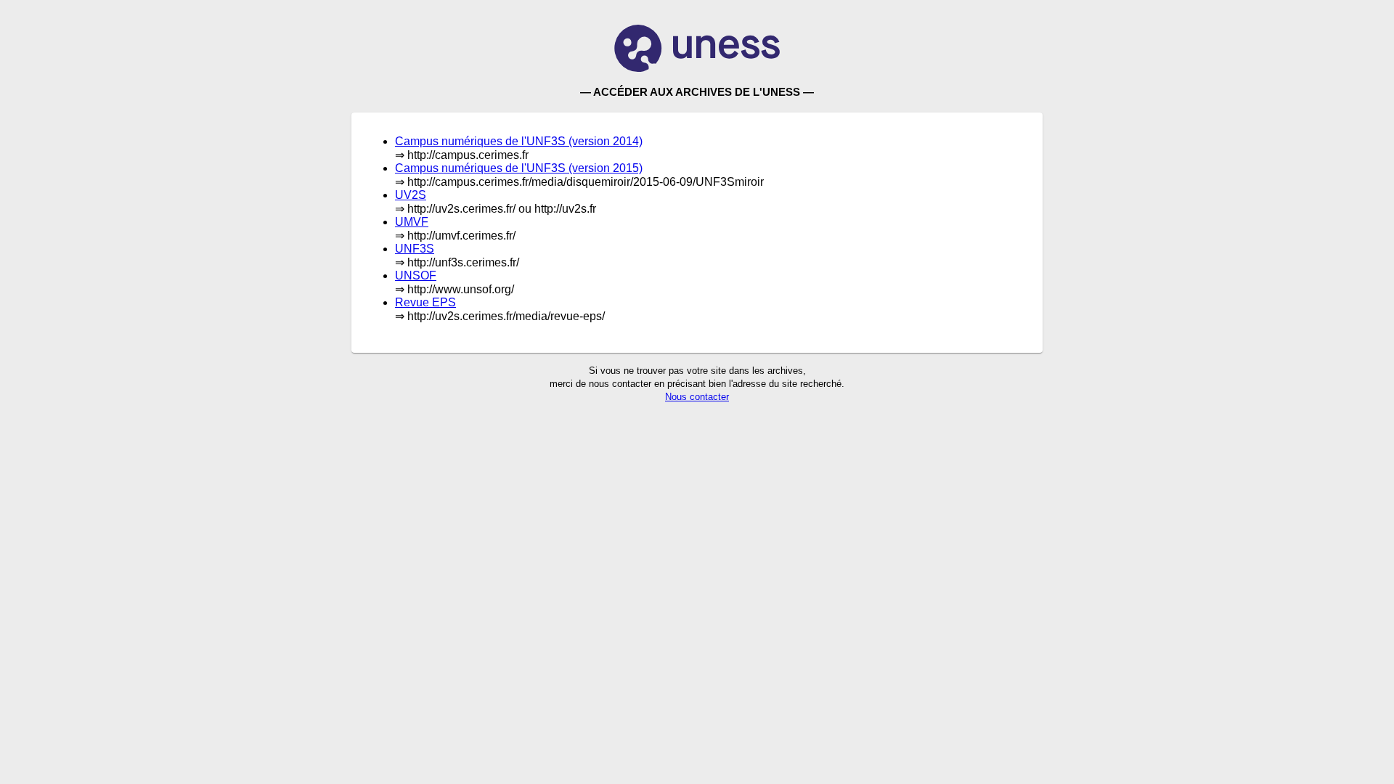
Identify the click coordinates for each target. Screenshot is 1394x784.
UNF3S (414, 248)
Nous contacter (697, 396)
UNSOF (415, 275)
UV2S (410, 195)
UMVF (411, 222)
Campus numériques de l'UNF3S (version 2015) (519, 168)
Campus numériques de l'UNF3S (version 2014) (519, 141)
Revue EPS (425, 302)
